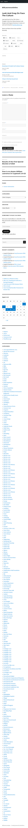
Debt (4, 431)
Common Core (7, 408)
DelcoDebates (6, 441)
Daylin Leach (6, 430)
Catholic (5, 386)
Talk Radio (21, 87)
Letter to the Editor (8, 603)
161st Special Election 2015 (10, 349)
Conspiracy (6, 413)
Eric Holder (6, 504)
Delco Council (6, 437)
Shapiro (5, 758)
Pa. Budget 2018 (7, 672)
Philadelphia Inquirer (8, 696)
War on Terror (7, 814)
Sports (5, 763)
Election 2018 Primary (9, 470)
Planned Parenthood (8, 700)
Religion (5, 723)
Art (4, 362)
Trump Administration (9, 794)
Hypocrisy (6, 563)
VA (4, 813)
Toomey (5, 783)
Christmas (6, 400)
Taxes (5, 774)
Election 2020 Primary (9, 477)
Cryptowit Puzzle (7, 426)
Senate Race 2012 (7, 752)
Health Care (6, 544)
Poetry (5, 701)
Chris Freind (6, 399)
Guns (4, 535)
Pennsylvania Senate (8, 689)
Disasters (5, 446)
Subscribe (6, 231)
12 (10, 309)
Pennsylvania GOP (8, 681)
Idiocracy (5, 566)
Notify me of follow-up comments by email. (13, 142)
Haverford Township (8, 543)
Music (5, 630)
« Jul (7, 320)
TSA (4, 796)
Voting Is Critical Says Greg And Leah (10, 79)
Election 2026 (7, 495)
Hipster (5, 550)
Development (6, 444)
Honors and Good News (9, 557)
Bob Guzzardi (6, 375)
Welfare (5, 818)
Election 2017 (6, 466)
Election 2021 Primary (9, 481)
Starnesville (6, 769)
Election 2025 (7, 493)
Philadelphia (6, 694)
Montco (5, 627)
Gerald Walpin (7, 519)
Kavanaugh (6, 588)
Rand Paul (6, 718)
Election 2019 (6, 472)
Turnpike (5, 800)
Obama (5, 638)
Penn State (6, 674)
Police (5, 703)
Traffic (5, 787)
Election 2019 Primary (9, 473)
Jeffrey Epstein (7, 575)
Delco (4, 435)
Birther (5, 371)
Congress (5, 410)
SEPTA (5, 754)
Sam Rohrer (6, 738)
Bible (4, 366)
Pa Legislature (7, 667)
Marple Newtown (7, 614)
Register (5, 331)
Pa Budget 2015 (7, 658)
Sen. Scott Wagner (8, 749)
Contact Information (8, 186)
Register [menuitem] (6, 1)
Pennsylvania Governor (9, 683)
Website (4, 135)
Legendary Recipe (8, 597)
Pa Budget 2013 (7, 654)
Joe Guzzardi (6, 577)
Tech (4, 778)
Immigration (6, 568)
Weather (5, 816)
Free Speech (6, 512)
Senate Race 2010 (7, 751)
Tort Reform (6, 785)
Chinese (5, 397)
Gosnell (5, 526)
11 (7, 309)
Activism (5, 358)
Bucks (5, 380)
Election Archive (7, 497)
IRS (4, 574)
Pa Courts (5, 663)
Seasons (5, 745)
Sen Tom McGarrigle (8, 747)
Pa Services (6, 670)
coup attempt (6, 419)
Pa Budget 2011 (7, 650)
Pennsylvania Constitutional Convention (13, 679)
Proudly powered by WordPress (17, 825)
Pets (4, 692)
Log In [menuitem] (2, 1)
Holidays (5, 554)
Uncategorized (7, 807)
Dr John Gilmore (7, 450)
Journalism (6, 581)
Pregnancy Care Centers (9, 709)
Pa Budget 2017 (7, 661)
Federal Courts (7, 506)
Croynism (5, 424)
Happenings (6, 539)
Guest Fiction (6, 534)
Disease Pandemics (8, 448)
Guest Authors (7, 532)
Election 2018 (6, 468)
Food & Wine (6, 510)
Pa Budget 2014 (7, 656)
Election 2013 (6, 457)
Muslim (5, 632)
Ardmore (5, 360)
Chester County (7, 389)
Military (5, 621)
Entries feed (6, 335)
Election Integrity (8, 499)
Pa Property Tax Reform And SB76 (12, 669)
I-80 (4, 565)
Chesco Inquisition (8, 388)
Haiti (4, 537)
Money (5, 625)
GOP (4, 524)
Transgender (6, 789)
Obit (4, 639)
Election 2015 (6, 461)
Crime (5, 422)
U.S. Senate (6, 803)
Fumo (4, 513)
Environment (6, 503)
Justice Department (8, 583)
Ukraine (5, 805)
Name (4, 122)
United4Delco (6, 811)
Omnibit (5, 641)
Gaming (5, 515)
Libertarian (6, 605)
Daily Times (6, 428)
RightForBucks (7, 732)
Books (5, 379)
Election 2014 (6, 459)
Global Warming (7, 523)
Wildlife (5, 820)
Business (5, 384)
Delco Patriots (7, 439)
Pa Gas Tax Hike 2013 (8, 665)
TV (4, 802)
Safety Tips (6, 734)
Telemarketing (7, 780)
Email (4, 129)
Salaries (5, 736)
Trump (5, 793)
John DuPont (6, 579)
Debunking (6, 433)
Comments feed (7, 337)
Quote (5, 714)
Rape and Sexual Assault (9, 720)
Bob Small (6, 377)
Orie (4, 647)
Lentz (4, 599)
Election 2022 (7, 482)
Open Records (7, 643)
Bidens (5, 368)
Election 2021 (6, 479)
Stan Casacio (6, 767)
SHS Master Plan (7, 760)
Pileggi (5, 698)
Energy (5, 501)
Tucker (5, 798)
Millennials (6, 623)
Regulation (6, 721)
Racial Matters (7, 716)
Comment (5, 103)
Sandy (5, 740)
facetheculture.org (17, 25)
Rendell (5, 725)
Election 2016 (6, 462)
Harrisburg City (7, 541)
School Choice (7, 743)
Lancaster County (8, 592)
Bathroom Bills (7, 364)
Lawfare (5, 594)
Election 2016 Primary (9, 464)
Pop (4, 707)
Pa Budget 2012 (7, 652)
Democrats (6, 442)
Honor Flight (6, 555)
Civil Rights (6, 402)
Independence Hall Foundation (11, 570)
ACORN (5, 357)
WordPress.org (7, 339)
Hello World (6, 548)
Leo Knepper (6, 601)
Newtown (5, 636)
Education (6, 453)
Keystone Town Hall (8, 590)
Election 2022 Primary (9, 484)
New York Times (7, 634)
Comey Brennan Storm (9, 406)
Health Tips (6, 546)
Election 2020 (7, 475)
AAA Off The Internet (8, 351)
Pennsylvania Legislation (9, 685)
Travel (5, 791)
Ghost (5, 521)
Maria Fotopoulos (8, 612)
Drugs (5, 451)
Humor (5, 561)
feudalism (6, 508)
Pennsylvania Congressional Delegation (13, 678)
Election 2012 (6, 455)
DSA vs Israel (17, 264)
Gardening (6, 517)
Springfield (6, 765)
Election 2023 (6, 486)
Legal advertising (7, 596)
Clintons (5, 404)
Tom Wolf (6, 782)
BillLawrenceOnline (10, 7)
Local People (6, 606)
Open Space (6, 645)
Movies (5, 628)
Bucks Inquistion (7, 382)
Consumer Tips (7, 415)
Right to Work (7, 731)
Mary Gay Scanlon (8, 616)
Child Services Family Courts (10, 395)
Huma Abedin (6, 559)
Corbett (5, 417)
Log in (5, 333)
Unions (5, 809)
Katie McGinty (7, 586)
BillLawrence (7, 87)
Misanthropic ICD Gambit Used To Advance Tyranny (13, 66)
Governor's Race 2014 (9, 528)
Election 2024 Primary (9, 492)
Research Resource (8, 727)
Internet (5, 572)
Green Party (6, 530)
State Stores (6, 771)
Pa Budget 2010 (7, 648)
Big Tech (5, 369)
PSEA (4, 712)
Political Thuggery (8, 705)
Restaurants (6, 729)
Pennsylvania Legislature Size (11, 687)
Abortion (5, 353)
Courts (5, 420)
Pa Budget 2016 (7, 659)
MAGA (5, 610)
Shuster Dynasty (7, 762)
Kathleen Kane (7, 585)
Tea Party (5, 776)
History (5, 552)
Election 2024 (7, 490)
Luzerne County (7, 608)
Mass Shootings (7, 617)
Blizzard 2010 (6, 373)
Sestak (5, 756)
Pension (5, 690)
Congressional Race (8, 411)
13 (14, 309)
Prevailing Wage (7, 710)
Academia (5, 355)
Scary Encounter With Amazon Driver (13, 284)
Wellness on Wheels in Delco (10, 278)
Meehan (5, 619)
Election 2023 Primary (9, 488)
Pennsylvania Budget (8, 676)
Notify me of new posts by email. (10, 145)
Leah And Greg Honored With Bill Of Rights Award (12, 72)
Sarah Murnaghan (8, 741)
